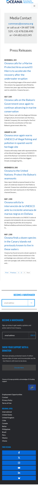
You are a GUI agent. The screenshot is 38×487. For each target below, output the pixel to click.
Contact (5, 397)
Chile (4, 420)
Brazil (4, 432)
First (6, 272)
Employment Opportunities (12, 394)
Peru (4, 435)
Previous (13, 272)
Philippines (6, 429)
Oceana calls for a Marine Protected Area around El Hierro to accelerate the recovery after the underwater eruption (18, 71)
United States (7, 415)
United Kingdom (8, 418)
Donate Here (19, 368)
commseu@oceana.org (20, 23)
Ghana (4, 441)
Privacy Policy (7, 400)
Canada (5, 423)
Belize (4, 426)
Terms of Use (6, 403)
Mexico (4, 438)
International (7, 412)
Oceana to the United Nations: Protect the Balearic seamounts (20, 174)
